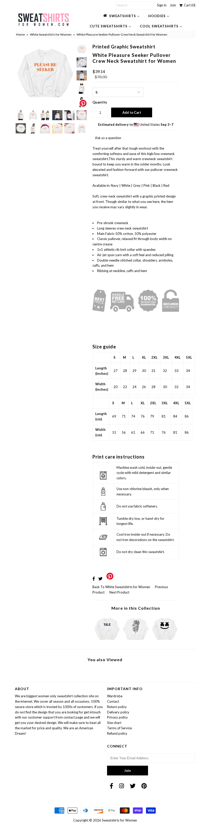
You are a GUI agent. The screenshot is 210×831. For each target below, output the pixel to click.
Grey (137, 185)
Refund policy (117, 733)
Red (166, 185)
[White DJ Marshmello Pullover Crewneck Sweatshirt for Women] (164, 641)
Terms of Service (119, 728)
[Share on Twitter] (100, 578)
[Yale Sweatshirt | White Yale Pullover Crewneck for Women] (107, 641)
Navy (115, 185)
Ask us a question (108, 138)
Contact (113, 701)
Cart (188, 5)
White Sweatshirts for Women (50, 34)
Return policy (117, 707)
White (125, 185)
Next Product (119, 592)
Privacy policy (117, 717)
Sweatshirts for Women (119, 820)
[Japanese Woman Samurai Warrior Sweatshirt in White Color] (135, 641)
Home (20, 34)
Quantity (99, 102)
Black (157, 185)
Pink (146, 185)
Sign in (161, 5)
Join (173, 5)
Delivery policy (118, 712)
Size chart (114, 723)
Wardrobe (114, 696)
